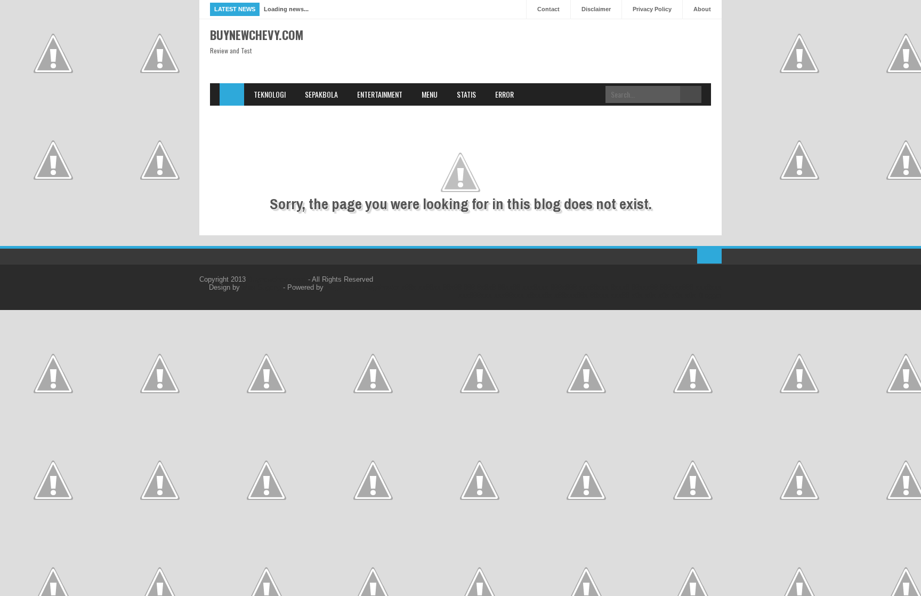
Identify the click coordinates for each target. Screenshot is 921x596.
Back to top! (709, 256)
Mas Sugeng (261, 287)
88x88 (452, 287)
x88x (408, 287)
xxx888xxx (475, 295)
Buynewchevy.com (256, 34)
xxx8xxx (535, 287)
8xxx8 (620, 287)
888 (469, 287)
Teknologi (270, 94)
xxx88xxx (594, 287)
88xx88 (509, 287)
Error (504, 94)
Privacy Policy (652, 9)
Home (232, 94)
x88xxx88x (571, 295)
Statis (466, 94)
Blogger (710, 295)
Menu (430, 94)
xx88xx (429, 287)
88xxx (599, 295)
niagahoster (343, 287)
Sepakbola (321, 94)
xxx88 (620, 295)
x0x (637, 295)
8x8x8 (486, 287)
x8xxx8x (539, 295)
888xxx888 (676, 287)
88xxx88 (645, 287)
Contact (548, 9)
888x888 (564, 287)
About (702, 9)
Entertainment (379, 94)
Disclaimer (596, 9)
